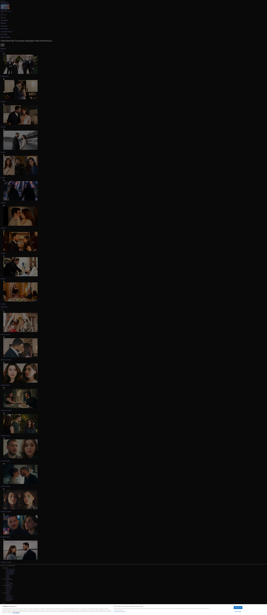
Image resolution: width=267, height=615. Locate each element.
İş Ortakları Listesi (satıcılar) (120, 611)
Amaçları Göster (238, 611)
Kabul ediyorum (238, 607)
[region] (133, 609)
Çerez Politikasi (16, 612)
